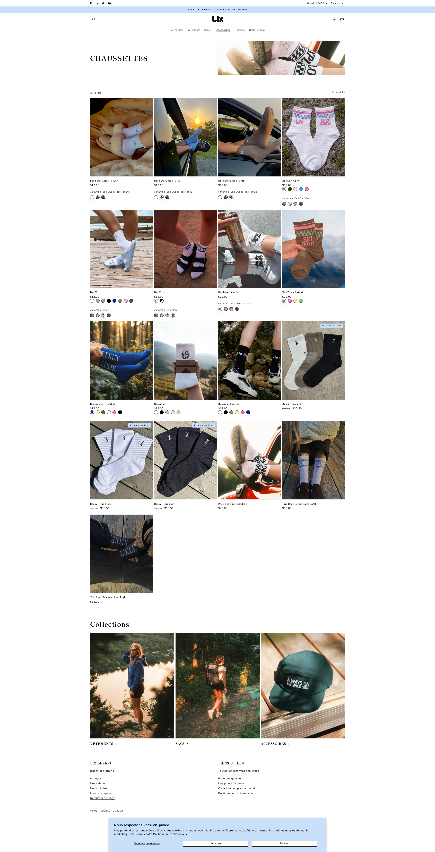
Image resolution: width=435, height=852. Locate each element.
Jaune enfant (295, 301)
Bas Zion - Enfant (292, 292)
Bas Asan (159, 404)
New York (156, 301)
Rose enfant (290, 301)
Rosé (307, 189)
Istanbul (162, 301)
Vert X (131, 301)
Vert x (290, 189)
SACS (180, 743)
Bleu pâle (173, 412)
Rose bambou (114, 412)
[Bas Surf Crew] (290, 204)
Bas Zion (159, 292)
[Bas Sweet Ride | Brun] (103, 197)
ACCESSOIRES (273, 743)
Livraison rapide (100, 793)
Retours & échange (102, 798)
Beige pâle (295, 189)
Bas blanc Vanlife (229, 292)
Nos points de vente (231, 783)
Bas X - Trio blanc (101, 503)
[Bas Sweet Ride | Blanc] (92, 197)
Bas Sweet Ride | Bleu (167, 180)
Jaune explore (237, 412)
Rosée (167, 412)
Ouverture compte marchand (236, 788)
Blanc (92, 301)
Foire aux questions (231, 778)
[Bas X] (295, 204)
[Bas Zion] (301, 204)
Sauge (98, 301)
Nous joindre (98, 788)
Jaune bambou (98, 412)
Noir (109, 301)
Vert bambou (103, 412)
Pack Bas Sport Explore (232, 503)
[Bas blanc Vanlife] (284, 204)
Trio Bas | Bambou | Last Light (108, 597)
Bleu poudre (103, 301)
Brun (284, 189)
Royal (114, 301)
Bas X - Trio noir (164, 503)
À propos (96, 778)
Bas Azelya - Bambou (102, 404)
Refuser (284, 843)
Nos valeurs (98, 783)
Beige (178, 412)
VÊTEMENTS (101, 743)
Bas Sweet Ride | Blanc (104, 180)
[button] (94, 19)
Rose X (126, 301)
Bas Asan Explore (229, 404)
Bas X (93, 292)
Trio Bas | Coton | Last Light (299, 503)
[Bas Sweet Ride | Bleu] (98, 197)
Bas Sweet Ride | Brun (231, 180)
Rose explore (243, 412)
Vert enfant (301, 301)
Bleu (301, 189)
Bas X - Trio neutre (293, 404)
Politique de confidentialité (170, 834)
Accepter (215, 843)
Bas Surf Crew (291, 180)
